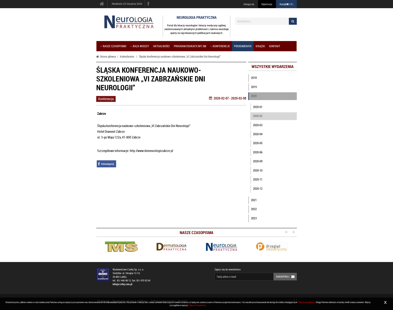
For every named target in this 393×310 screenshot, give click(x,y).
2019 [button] (254, 87)
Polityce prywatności (306, 302)
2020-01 (257, 107)
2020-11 (257, 179)
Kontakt (274, 46)
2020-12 (257, 188)
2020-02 (257, 116)
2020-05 (257, 143)
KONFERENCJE (221, 46)
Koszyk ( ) (286, 4)
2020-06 (257, 152)
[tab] (272, 78)
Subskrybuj (282, 276)
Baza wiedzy (141, 46)
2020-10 (257, 170)
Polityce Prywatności (197, 305)
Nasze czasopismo (114, 46)
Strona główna (108, 56)
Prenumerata (243, 46)
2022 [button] (254, 209)
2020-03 (257, 125)
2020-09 (257, 161)
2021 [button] (254, 200)
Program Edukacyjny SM (190, 46)
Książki (260, 46)
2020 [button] (254, 96)
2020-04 (257, 134)
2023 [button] (254, 218)
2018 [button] (254, 78)
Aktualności (161, 46)
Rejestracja (266, 4)
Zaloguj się (248, 4)
